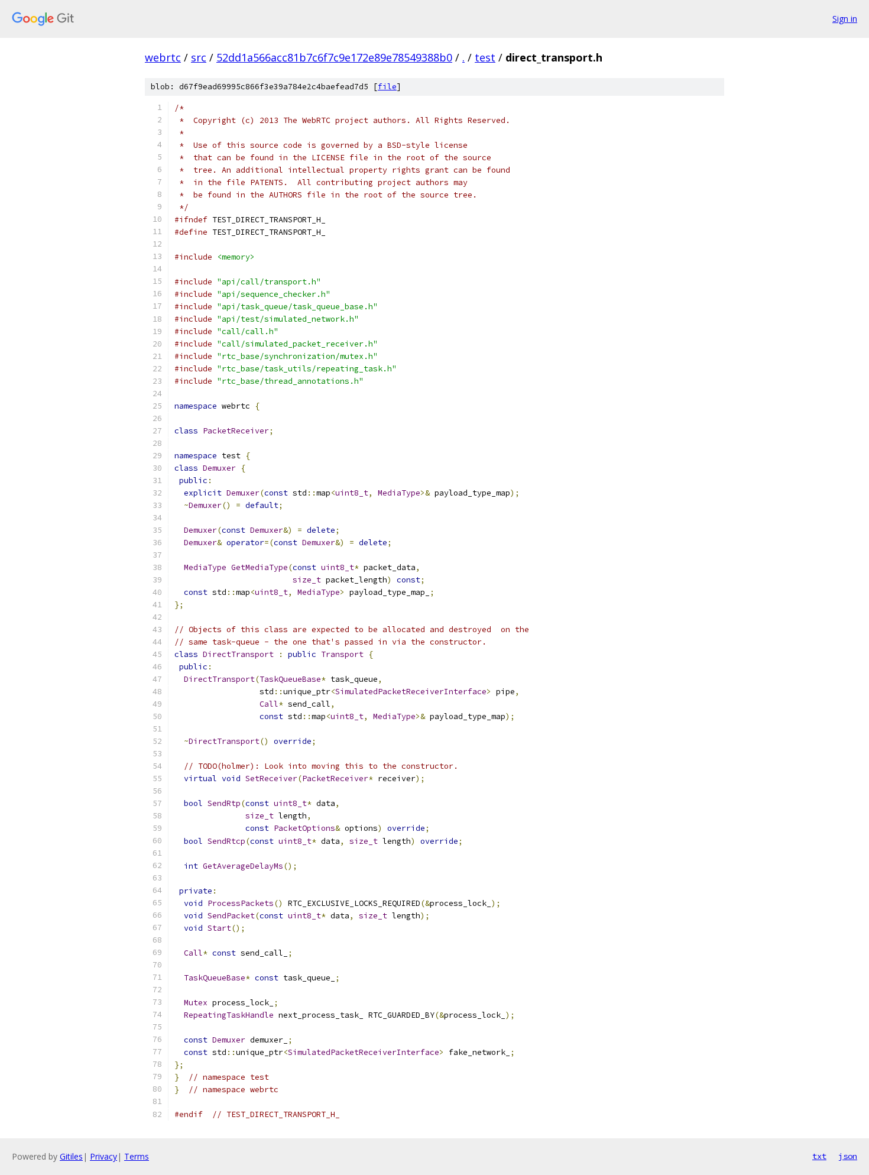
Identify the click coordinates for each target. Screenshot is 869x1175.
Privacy (103, 1156)
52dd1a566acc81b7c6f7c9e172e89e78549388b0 (334, 57)
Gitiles (71, 1156)
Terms (136, 1156)
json (847, 1156)
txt (819, 1156)
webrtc (163, 57)
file (387, 87)
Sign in (844, 18)
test (485, 57)
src (198, 57)
